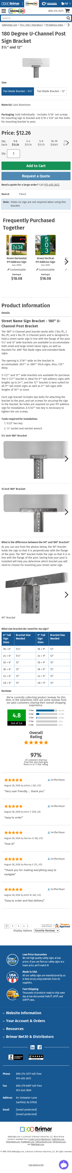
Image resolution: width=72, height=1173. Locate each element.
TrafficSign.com (58, 1139)
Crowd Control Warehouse (39, 1139)
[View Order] (29, 13)
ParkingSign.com (13, 1142)
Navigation (3, 11)
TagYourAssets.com (43, 1142)
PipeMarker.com (27, 1142)
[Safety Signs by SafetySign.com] (16, 11)
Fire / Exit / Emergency (31, 25)
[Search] (68, 18)
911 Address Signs (54, 25)
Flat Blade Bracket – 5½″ (17, 91)
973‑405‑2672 (51, 184)
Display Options (22, 930)
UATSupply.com (59, 1142)
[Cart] (68, 11)
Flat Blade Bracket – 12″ (51, 91)
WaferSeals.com (37, 1144)
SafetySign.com (9, 25)
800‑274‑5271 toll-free (29, 1073)
